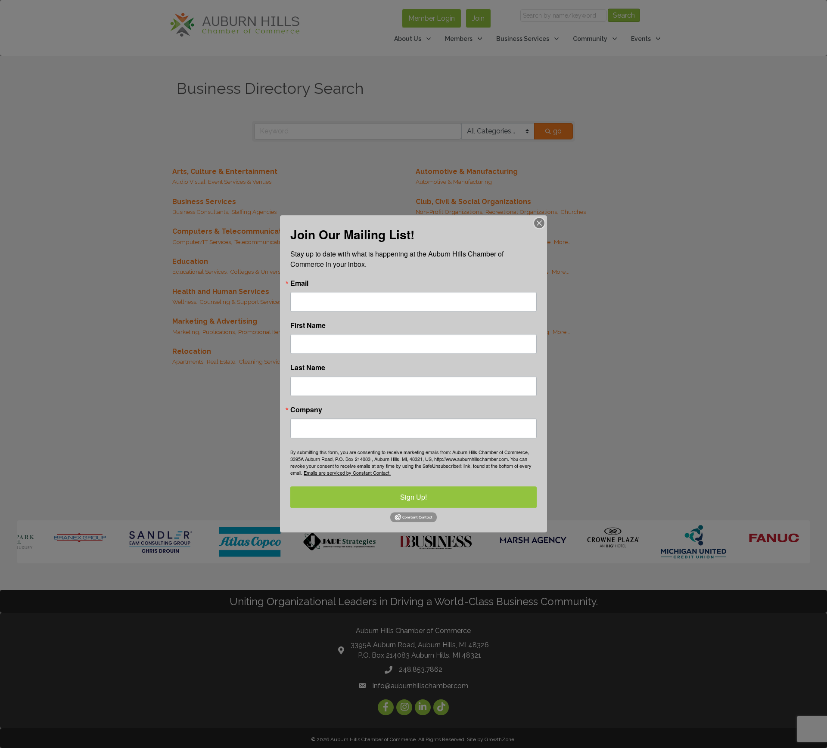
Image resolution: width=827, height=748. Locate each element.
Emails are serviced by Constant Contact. (347, 472)
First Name (308, 325)
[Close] (539, 223)
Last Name (307, 367)
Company (306, 409)
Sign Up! (413, 497)
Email (299, 283)
